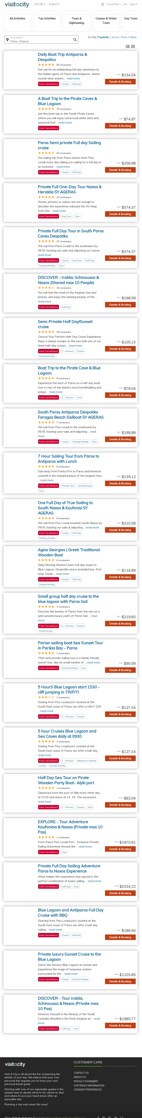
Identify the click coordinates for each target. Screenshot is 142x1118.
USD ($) (38, 4)
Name (133, 37)
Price (124, 37)
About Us (80, 1077)
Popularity (103, 37)
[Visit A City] (15, 1064)
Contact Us (81, 1072)
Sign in (134, 4)
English (53, 4)
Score (115, 37)
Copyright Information (89, 1085)
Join (125, 4)
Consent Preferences (88, 1089)
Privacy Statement (86, 1081)
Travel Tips (113, 4)
